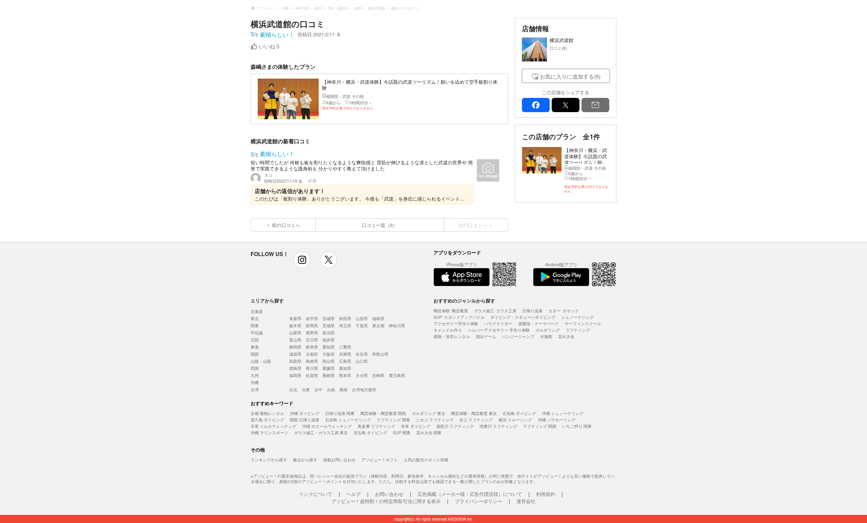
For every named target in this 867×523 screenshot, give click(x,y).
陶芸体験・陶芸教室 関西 (383, 413)
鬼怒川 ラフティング (455, 426)
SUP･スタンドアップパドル (459, 317)
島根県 (312, 361)
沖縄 (255, 382)
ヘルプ (353, 493)
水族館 (546, 336)
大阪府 (328, 354)
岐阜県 (312, 347)
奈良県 (362, 354)
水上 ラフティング (476, 419)
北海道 (257, 311)
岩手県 (312, 318)
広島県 (345, 361)
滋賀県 (295, 354)
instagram (302, 259)
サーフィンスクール (583, 323)
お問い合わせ (389, 493)
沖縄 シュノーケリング (563, 413)
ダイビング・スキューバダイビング (522, 317)
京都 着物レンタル (267, 413)
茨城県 (328, 325)
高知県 (345, 368)
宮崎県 (378, 375)
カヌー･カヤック (563, 310)
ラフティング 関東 (393, 419)
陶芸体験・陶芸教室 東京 (474, 413)
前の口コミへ (286, 225)
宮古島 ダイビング (370, 432)
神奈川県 (397, 325)
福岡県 (295, 375)
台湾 (255, 389)
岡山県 (328, 361)
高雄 (343, 389)
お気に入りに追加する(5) (570, 76)
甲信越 (257, 332)
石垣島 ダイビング (519, 413)
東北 (255, 318)
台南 (331, 389)
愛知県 (328, 347)
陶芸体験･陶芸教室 (451, 310)
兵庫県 (345, 354)
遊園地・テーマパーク (538, 323)
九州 (255, 375)
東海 (255, 347)
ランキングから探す (269, 459)
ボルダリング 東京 (428, 413)
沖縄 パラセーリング (556, 419)
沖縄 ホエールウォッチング (327, 426)
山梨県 (295, 332)
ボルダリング (547, 330)
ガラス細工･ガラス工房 (495, 310)
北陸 (255, 339)
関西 (255, 354)
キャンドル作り (448, 330)
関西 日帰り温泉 (304, 419)
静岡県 (295, 347)
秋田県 (345, 318)
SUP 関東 (401, 432)
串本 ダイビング (415, 426)
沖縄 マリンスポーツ (269, 432)
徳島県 (295, 368)
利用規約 (545, 493)
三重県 (345, 347)
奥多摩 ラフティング (376, 426)
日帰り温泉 (532, 310)
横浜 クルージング (515, 419)
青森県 (295, 318)
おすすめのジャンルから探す (464, 300)
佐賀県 (312, 375)
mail (595, 105)
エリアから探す (267, 300)
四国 (255, 368)
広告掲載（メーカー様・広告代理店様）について (470, 493)
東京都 (378, 325)
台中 (318, 389)
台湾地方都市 (364, 389)
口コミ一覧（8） (380, 225)
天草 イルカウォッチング (273, 426)
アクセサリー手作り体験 (456, 323)
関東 (255, 325)
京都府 (312, 354)
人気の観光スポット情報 (426, 459)
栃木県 (295, 325)
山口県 (362, 361)
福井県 (328, 339)
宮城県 (328, 318)
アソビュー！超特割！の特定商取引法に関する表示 (386, 501)
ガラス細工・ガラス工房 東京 (321, 432)
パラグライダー (498, 323)
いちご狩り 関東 (577, 426)
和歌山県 (380, 354)
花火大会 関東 (429, 432)
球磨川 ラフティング (498, 426)
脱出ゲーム (486, 336)
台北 (293, 389)
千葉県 (362, 325)
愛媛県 (328, 368)
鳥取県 (295, 361)
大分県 (362, 375)
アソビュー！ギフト (379, 459)
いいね (269, 46)
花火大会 (566, 336)
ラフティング (578, 330)
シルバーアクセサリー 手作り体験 (499, 330)
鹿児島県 (397, 375)
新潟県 (328, 332)
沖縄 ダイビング (304, 413)
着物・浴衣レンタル (452, 336)
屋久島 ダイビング (267, 419)
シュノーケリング (577, 317)
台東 (306, 389)
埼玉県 (345, 325)
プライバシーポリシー (478, 501)
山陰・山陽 (261, 361)
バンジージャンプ (518, 336)
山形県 (362, 318)
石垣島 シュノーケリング (348, 419)
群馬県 (312, 325)
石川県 (312, 339)
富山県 (295, 339)
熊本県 (345, 375)
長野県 (312, 332)
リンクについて (315, 493)
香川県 (312, 368)
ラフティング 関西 (539, 426)
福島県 (378, 318)
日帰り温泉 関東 (340, 413)
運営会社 (525, 501)
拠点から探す (305, 459)
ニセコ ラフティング (434, 419)
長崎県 (328, 375)
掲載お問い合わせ (339, 459)
